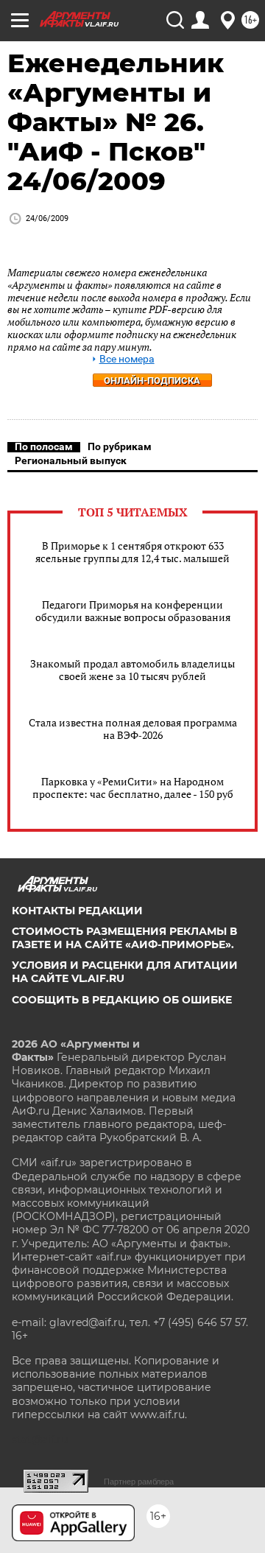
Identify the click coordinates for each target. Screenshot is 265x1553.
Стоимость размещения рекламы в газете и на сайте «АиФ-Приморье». (124, 938)
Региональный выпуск (71, 460)
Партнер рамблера (139, 1481)
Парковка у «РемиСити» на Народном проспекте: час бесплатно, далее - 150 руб (132, 787)
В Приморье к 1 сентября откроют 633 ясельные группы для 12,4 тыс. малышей (132, 551)
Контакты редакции (77, 910)
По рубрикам (120, 446)
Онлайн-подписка (152, 380)
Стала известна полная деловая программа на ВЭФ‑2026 (133, 728)
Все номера (127, 359)
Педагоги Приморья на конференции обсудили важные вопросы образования (132, 610)
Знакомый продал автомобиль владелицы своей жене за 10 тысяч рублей (132, 669)
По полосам (44, 446)
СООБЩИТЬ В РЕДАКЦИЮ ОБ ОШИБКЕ (122, 999)
